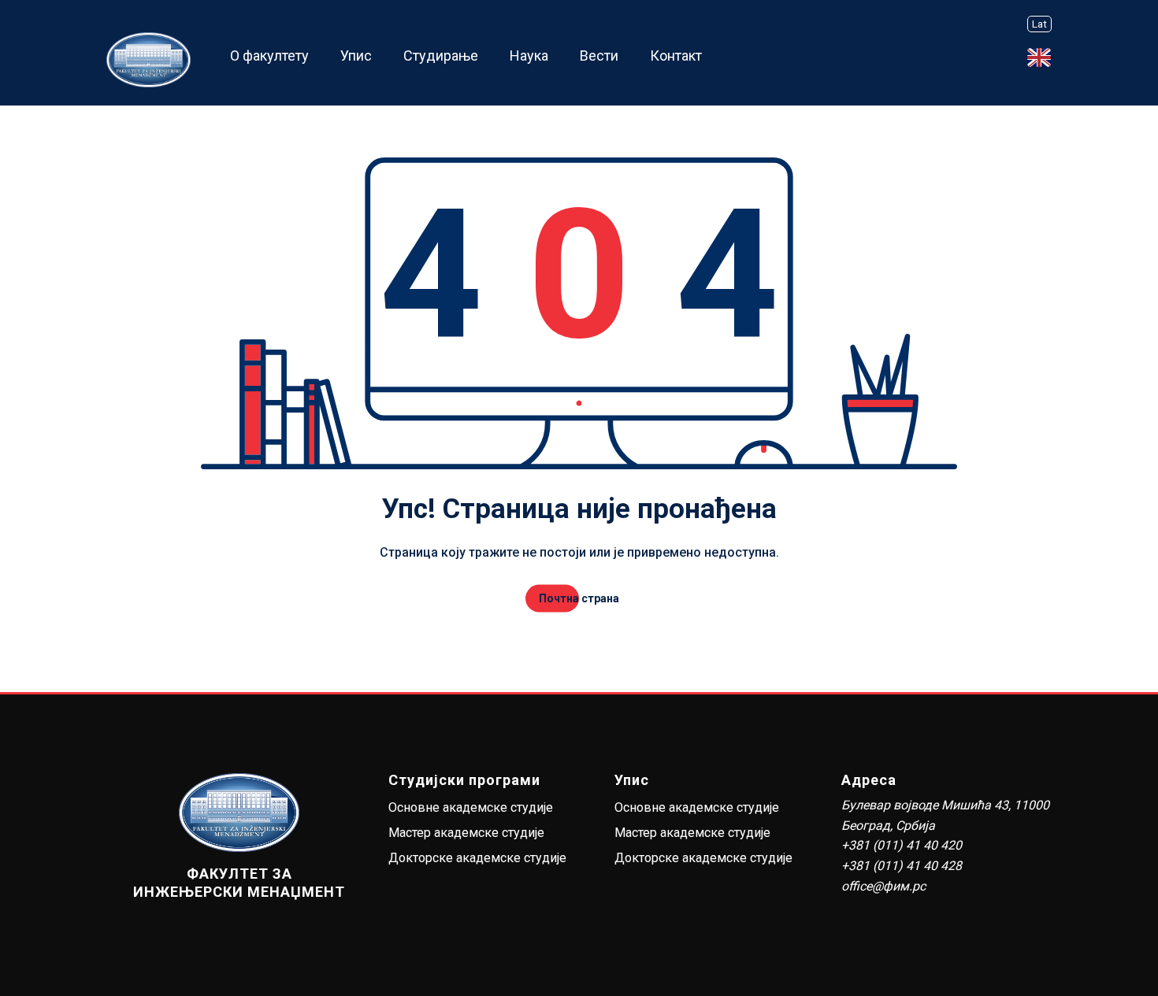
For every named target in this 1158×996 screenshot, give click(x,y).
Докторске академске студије (477, 857)
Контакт (676, 55)
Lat (1039, 24)
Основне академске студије (470, 807)
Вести (599, 55)
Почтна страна (579, 598)
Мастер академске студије (466, 832)
